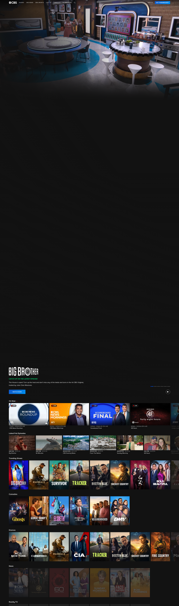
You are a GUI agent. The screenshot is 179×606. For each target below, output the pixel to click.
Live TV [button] (48, 2)
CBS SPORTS (39, 2)
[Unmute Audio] (168, 392)
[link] (162, 2)
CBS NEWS (29, 2)
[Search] (75, 2)
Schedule (56, 2)
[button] (28, 417)
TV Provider (67, 2)
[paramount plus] (13, 2)
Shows (21, 2)
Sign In (150, 2)
